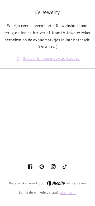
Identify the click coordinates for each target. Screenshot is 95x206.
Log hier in (68, 192)
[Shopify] (56, 183)
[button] (47, 58)
